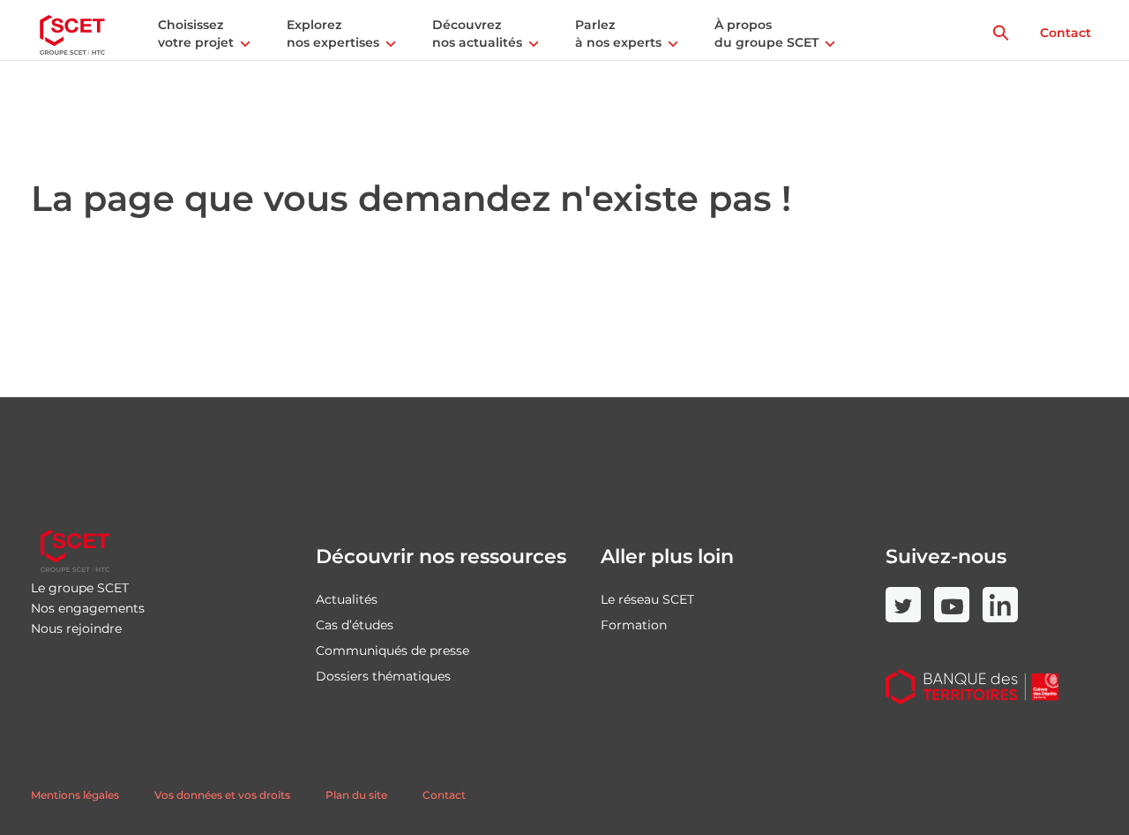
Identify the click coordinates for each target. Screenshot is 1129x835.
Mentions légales (75, 794)
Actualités (347, 599)
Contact (1065, 33)
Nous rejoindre (76, 628)
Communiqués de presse (392, 650)
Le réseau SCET (647, 599)
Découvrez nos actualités (477, 33)
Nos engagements (88, 608)
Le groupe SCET (80, 588)
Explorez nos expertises (333, 33)
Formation (634, 625)
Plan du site (356, 794)
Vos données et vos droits (222, 794)
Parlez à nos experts (618, 33)
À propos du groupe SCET (766, 33)
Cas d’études (354, 625)
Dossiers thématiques (383, 676)
